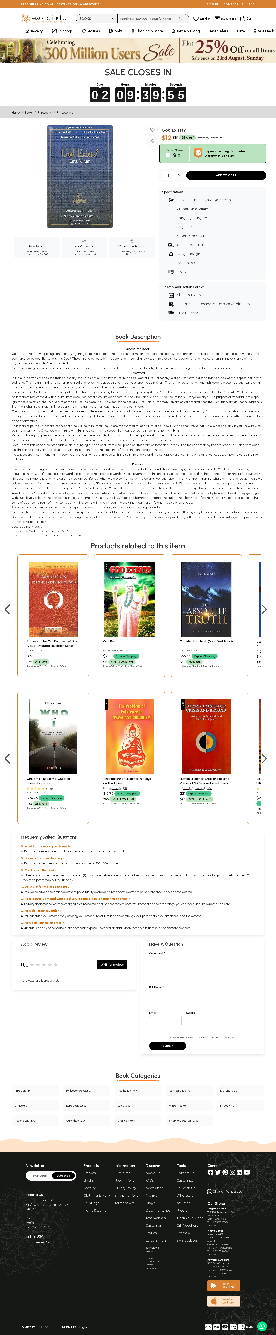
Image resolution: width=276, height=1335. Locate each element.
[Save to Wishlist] (152, 131)
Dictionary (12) (229, 1090)
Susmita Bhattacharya (197, 788)
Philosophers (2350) (78, 1090)
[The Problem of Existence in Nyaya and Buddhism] (130, 773)
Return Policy (125, 1180)
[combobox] (146, 18)
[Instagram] (232, 1173)
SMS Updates (187, 1240)
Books (28, 112)
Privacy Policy (227, 1037)
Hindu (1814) (22, 1090)
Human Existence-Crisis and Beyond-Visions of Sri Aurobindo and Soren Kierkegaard (205, 783)
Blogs (150, 1203)
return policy (65, 880)
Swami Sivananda (117, 650)
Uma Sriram (199, 209)
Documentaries (158, 1210)
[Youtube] (246, 1173)
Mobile (190, 1013)
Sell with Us (186, 1188)
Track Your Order (190, 1218)
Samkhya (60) (75, 1120)
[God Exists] (130, 635)
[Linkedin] (239, 1173)
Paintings (91, 1203)
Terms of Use (207, 1037)
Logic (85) (124, 1105)
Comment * (157, 953)
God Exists (110, 641)
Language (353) (76, 1105)
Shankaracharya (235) (183, 1120)
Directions (212, 1225)
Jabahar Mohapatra (196, 650)
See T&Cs (44, 254)
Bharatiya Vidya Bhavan (212, 200)
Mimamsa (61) (178, 1105)
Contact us (234, 4)
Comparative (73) (180, 1090)
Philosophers (65, 112)
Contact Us (185, 1173)
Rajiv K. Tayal (38, 792)
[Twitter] (218, 1173)
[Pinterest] (225, 1173)
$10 (176, 155)
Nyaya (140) (227, 1105)
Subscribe (63, 1175)
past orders (149, 916)
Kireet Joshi (37, 650)
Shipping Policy (127, 1195)
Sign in (212, 4)
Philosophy (45, 112)
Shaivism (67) (126, 1120)
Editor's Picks (156, 1240)
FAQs (150, 1180)
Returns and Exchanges (196, 304)
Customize (185, 1180)
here (118, 916)
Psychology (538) (25, 1120)
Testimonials (156, 1218)
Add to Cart (226, 175)
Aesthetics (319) (127, 1090)
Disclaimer (123, 1173)
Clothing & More (97, 1195)
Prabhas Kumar (117, 788)
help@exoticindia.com (216, 904)
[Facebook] (210, 1173)
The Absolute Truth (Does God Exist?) (206, 641)
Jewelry (89, 1188)
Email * (153, 1013)
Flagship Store (216, 1208)
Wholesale (185, 1195)
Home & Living (95, 1210)
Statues (90, 1173)
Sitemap (183, 1233)
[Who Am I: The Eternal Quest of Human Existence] (53, 773)
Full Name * (156, 987)
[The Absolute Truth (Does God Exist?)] (206, 635)
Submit (168, 1046)
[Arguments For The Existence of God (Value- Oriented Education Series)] (53, 635)
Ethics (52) (21, 1105)
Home (16, 112)
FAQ (252, 4)
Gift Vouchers (187, 1225)
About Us (153, 1173)
